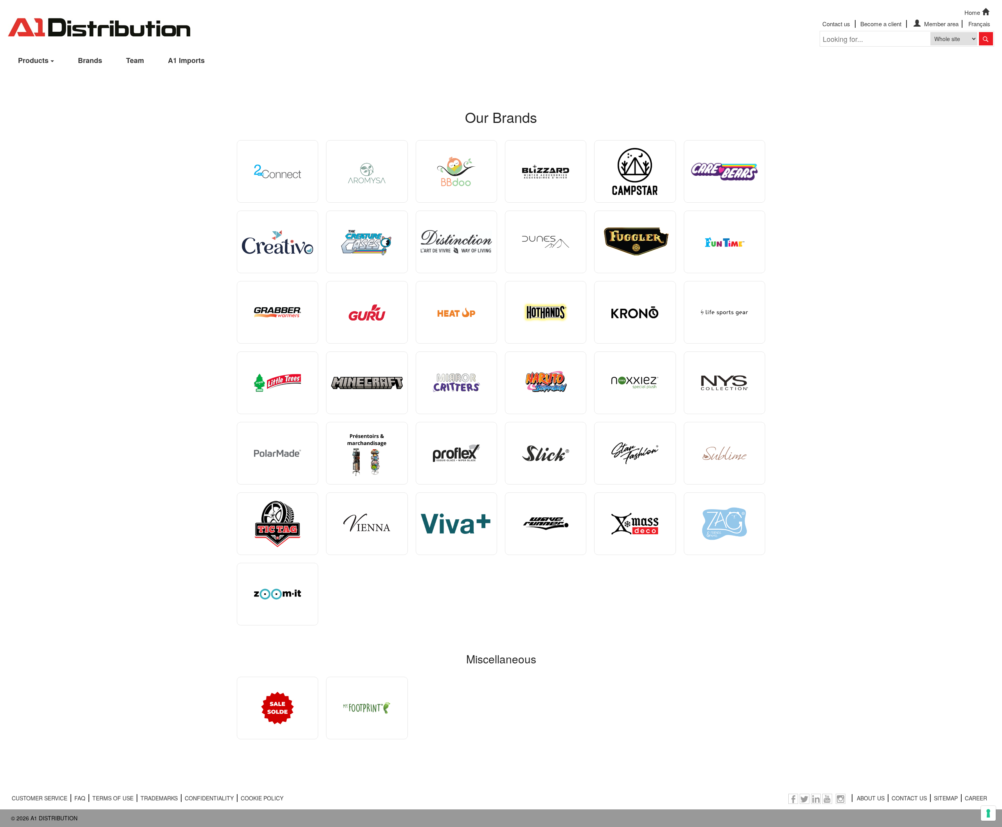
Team (135, 60)
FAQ (79, 798)
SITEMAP (946, 798)
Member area (941, 24)
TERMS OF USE (112, 798)
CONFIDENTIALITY (209, 798)
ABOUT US (871, 798)
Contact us (836, 24)
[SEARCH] (986, 38)
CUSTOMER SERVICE (39, 798)
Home (972, 12)
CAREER (976, 798)
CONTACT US (909, 798)
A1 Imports (186, 60)
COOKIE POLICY (262, 798)
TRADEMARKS (159, 798)
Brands (90, 60)
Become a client (880, 24)
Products (33, 60)
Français (979, 24)
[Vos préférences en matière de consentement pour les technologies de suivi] (988, 813)
